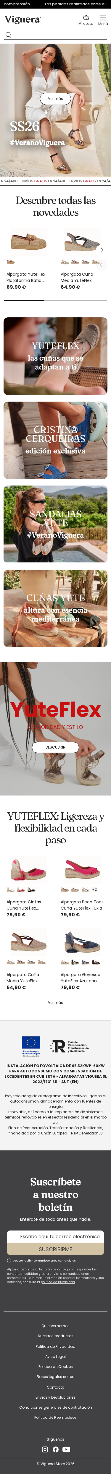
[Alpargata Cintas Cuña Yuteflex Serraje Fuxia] (29, 869)
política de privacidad (58, 1282)
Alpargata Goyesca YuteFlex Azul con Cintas (80, 978)
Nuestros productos (55, 1335)
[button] (85, 20)
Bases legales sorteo (55, 1376)
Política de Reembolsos (55, 1417)
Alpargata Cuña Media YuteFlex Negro (77, 277)
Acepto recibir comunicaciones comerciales (44, 1260)
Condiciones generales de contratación (55, 1407)
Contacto (55, 1387)
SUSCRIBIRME (55, 1249)
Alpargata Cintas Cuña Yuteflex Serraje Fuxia (24, 905)
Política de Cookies (55, 1366)
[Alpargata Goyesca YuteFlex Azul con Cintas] (83, 942)
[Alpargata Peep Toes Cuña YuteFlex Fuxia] (83, 869)
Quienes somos (55, 1325)
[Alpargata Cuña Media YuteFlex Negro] (83, 242)
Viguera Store (53, 1463)
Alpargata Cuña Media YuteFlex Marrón (23, 978)
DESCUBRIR (55, 747)
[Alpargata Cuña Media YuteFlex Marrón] (29, 942)
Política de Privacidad (55, 1346)
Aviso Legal (55, 1356)
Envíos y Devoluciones (55, 1397)
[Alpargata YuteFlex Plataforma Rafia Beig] (29, 242)
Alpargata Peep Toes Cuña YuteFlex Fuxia (82, 905)
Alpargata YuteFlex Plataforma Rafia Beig (26, 277)
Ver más (55, 98)
